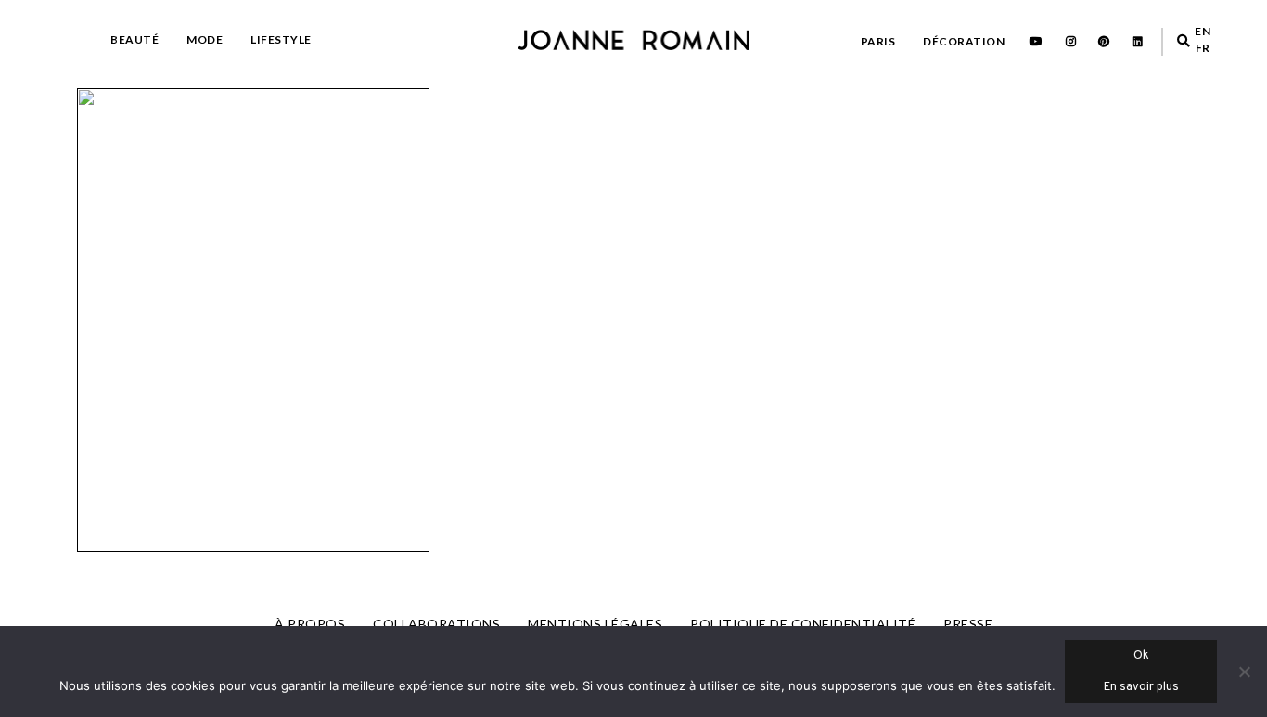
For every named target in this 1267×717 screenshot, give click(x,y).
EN (1202, 31)
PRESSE (967, 624)
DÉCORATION (964, 41)
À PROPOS (310, 624)
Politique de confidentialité (802, 624)
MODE (204, 39)
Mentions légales (595, 624)
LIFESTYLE (281, 39)
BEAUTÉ (134, 39)
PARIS (878, 41)
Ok (1141, 655)
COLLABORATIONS (436, 624)
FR (1203, 48)
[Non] (1244, 671)
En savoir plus (1141, 687)
